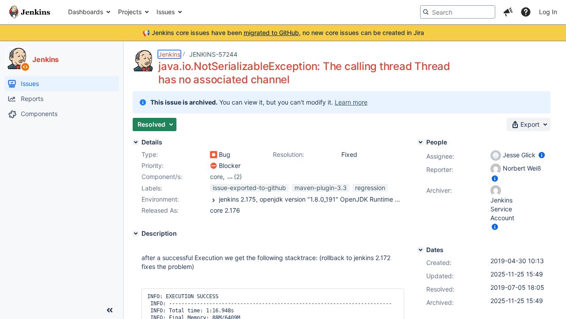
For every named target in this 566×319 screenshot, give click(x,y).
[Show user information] (541, 155)
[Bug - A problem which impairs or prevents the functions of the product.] (213, 154)
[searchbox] (458, 12)
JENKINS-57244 (213, 54)
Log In (548, 12)
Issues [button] (166, 12)
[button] (508, 12)
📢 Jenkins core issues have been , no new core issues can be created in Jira (283, 32)
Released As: (160, 210)
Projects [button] (130, 12)
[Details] (136, 142)
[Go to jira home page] (29, 12)
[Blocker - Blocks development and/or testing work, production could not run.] (213, 165)
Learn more (351, 102)
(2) (238, 176)
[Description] (136, 233)
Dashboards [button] (85, 12)
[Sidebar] (109, 310)
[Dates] (420, 250)
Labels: (152, 188)
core (216, 176)
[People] (420, 142)
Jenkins (169, 54)
